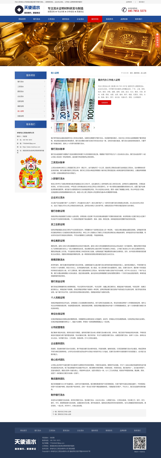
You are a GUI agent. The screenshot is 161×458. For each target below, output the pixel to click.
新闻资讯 (109, 19)
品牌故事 (129, 2)
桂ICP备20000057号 (83, 451)
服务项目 (94, 19)
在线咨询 (105, 102)
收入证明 (21, 111)
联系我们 (142, 2)
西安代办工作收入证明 (64, 411)
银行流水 (36, 19)
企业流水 (80, 19)
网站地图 (72, 448)
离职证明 (21, 106)
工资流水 (51, 19)
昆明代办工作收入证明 (64, 414)
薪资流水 (65, 19)
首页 (131, 73)
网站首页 (22, 19)
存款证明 (21, 116)
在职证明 (21, 101)
